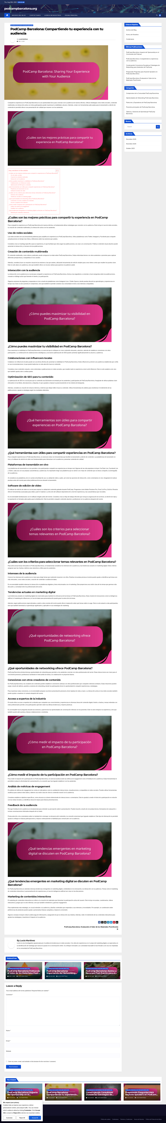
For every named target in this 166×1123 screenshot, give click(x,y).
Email (8, 1041)
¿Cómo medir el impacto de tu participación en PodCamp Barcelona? (28, 204)
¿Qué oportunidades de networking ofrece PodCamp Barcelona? (26, 198)
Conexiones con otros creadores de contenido (22, 200)
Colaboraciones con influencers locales (20, 183)
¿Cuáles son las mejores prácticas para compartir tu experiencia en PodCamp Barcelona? (33, 173)
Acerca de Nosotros (52, 15)
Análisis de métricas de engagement (20, 206)
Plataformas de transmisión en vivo (19, 188)
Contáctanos (35, 15)
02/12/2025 (12, 1097)
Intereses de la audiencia (17, 194)
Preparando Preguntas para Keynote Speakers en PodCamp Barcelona (141, 1094)
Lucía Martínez (23, 39)
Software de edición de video (18, 190)
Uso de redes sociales (16, 175)
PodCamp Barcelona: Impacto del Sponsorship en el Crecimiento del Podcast (22, 1094)
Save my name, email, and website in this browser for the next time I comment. (32, 1061)
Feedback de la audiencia (17, 208)
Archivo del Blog (19, 15)
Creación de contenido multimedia (19, 177)
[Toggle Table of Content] (56, 170)
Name (8, 1030)
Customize (9, 1117)
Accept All (35, 1117)
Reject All (22, 1117)
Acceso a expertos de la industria (19, 202)
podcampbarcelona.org (20, 8)
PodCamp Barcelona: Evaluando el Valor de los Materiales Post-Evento (23, 973)
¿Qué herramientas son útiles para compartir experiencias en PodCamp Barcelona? (32, 187)
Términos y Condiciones (126, 1119)
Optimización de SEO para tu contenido (21, 185)
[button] (157, 15)
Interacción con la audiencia (18, 179)
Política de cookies (105, 1119)
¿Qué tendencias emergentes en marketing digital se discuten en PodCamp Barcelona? (33, 210)
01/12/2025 (91, 1097)
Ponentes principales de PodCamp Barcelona (140, 107)
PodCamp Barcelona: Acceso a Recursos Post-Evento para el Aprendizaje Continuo (101, 973)
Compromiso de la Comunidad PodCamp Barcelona (142, 93)
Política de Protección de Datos (154, 1119)
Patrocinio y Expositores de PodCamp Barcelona (141, 102)
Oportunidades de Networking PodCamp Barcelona (142, 98)
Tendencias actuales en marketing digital (21, 196)
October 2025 (130, 148)
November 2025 (131, 144)
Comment (9, 994)
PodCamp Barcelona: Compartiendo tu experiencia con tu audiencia (62, 1094)
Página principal (71, 15)
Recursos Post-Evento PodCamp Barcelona (22, 25)
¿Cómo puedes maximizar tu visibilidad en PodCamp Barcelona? (26, 181)
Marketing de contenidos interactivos (20, 212)
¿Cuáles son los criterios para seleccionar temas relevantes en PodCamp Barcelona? (32, 192)
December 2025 (131, 139)
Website (8, 1051)
